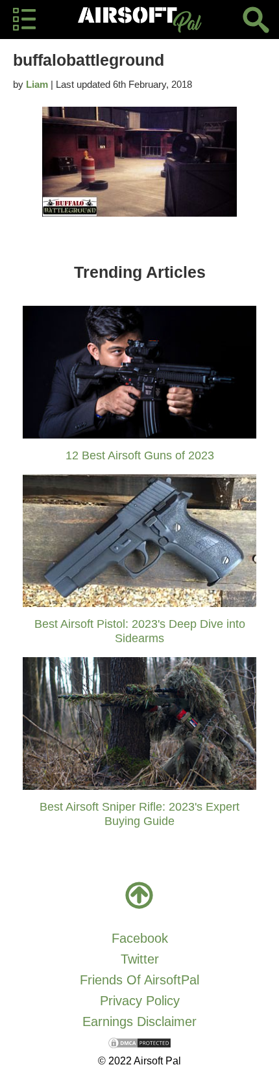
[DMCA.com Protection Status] (139, 1042)
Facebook (140, 938)
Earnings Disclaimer (139, 1021)
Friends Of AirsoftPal (139, 980)
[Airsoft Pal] (139, 20)
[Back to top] (139, 895)
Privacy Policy (140, 1001)
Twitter (140, 959)
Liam (37, 84)
